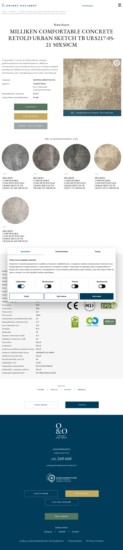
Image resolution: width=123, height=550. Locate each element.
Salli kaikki (96, 296)
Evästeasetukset (75, 540)
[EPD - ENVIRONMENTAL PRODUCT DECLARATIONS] (92, 87)
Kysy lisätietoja (30, 116)
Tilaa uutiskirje (41, 494)
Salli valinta (61, 296)
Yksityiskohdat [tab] (61, 251)
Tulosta (82, 405)
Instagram (48, 532)
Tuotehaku (87, 6)
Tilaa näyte (30, 107)
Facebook (67, 389)
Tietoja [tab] (97, 251)
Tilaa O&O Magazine (61, 502)
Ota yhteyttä (82, 494)
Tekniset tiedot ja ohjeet (30, 126)
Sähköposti (82, 389)
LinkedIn (40, 389)
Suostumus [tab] (25, 251)
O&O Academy (61, 516)
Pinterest (54, 389)
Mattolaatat (12, 11)
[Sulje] (119, 5)
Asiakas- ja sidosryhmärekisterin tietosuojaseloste (41, 540)
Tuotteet (4, 11)
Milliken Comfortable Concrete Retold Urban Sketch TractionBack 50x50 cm (42, 11)
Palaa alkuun (41, 405)
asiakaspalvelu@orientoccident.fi (61, 465)
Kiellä (26, 296)
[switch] (48, 286)
